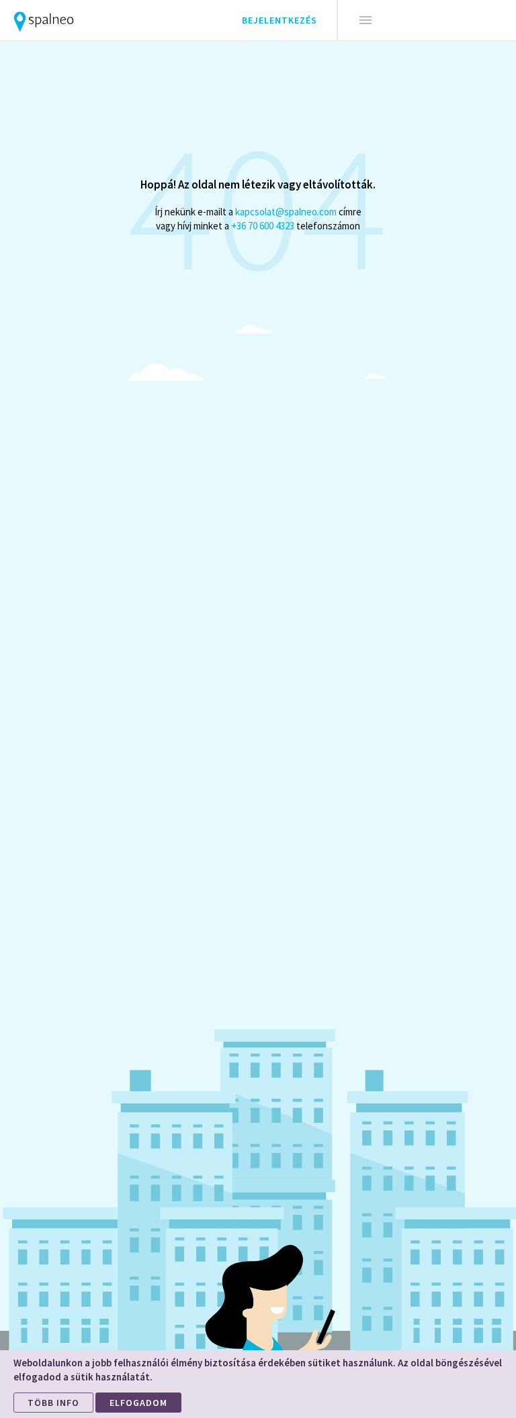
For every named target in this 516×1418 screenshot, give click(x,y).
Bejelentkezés (279, 20)
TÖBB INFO (53, 1403)
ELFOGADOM (138, 1403)
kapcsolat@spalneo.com (286, 211)
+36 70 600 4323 (262, 225)
